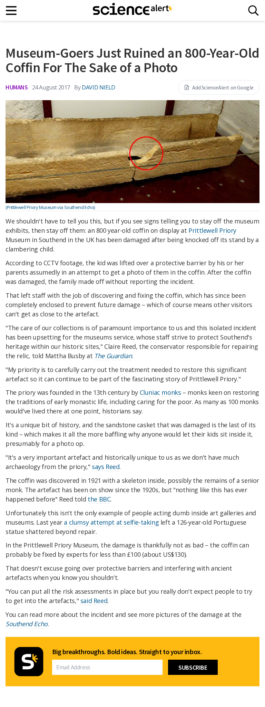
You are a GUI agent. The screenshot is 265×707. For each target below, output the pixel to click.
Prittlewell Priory (212, 230)
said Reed (93, 600)
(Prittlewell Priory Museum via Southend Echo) (50, 207)
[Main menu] (12, 10)
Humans (17, 87)
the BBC (99, 499)
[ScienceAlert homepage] (132, 10)
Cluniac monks (160, 392)
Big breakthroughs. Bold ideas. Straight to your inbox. (127, 652)
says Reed (105, 466)
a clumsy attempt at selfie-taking (111, 522)
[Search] (253, 10)
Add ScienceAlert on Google (223, 87)
